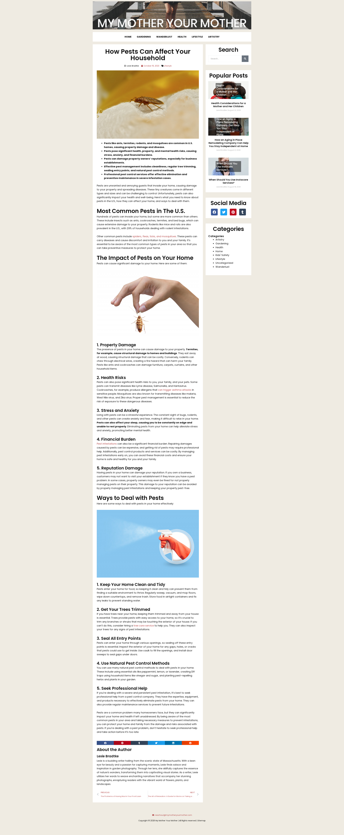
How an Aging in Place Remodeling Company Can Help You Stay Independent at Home (228, 143)
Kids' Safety (222, 255)
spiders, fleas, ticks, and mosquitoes (154, 236)
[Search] (245, 58)
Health (182, 36)
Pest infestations (107, 443)
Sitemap (202, 820)
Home (128, 36)
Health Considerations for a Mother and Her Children (228, 105)
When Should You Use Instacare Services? (228, 181)
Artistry (213, 36)
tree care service (143, 625)
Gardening (144, 36)
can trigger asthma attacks (174, 390)
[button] (105, 743)
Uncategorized (224, 263)
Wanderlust (164, 36)
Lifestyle (197, 36)
